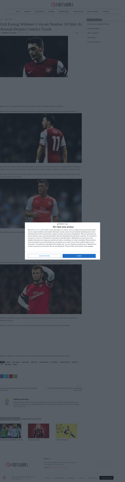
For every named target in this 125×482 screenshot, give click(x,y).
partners (38, 229)
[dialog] (62, 241)
